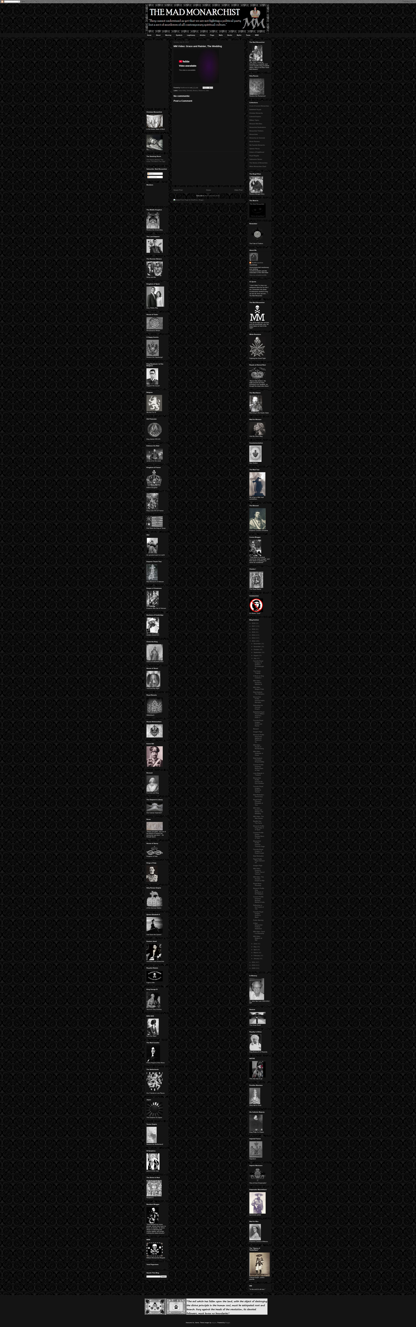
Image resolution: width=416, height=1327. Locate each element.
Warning (168, 35)
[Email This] (204, 88)
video (207, 90)
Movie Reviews (254, 141)
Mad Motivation (258, 856)
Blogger (227, 1322)
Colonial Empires (255, 116)
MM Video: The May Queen (258, 817)
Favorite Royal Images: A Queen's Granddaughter (258, 664)
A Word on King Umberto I (258, 677)
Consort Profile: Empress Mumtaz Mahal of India (259, 899)
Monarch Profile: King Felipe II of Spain (258, 827)
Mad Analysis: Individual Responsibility (258, 760)
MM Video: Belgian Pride (258, 688)
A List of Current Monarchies (259, 106)
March (256, 952)
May (255, 947)
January (257, 958)
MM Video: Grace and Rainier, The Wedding (258, 810)
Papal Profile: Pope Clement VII (259, 861)
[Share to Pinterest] (212, 88)
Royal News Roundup (257, 884)
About (158, 35)
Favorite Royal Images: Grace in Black (258, 914)
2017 (254, 626)
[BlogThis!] (206, 88)
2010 (254, 965)
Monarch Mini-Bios (255, 124)
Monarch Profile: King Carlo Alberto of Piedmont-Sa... (258, 738)
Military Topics (254, 120)
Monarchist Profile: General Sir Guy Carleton (258, 780)
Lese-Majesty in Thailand (258, 774)
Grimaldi (189, 90)
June (255, 944)
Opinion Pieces (254, 148)
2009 (254, 968)
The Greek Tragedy (257, 672)
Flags (212, 35)
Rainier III (202, 90)
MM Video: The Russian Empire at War (259, 878)
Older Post (238, 190)
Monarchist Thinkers (256, 131)
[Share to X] (208, 88)
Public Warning (258, 920)
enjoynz (214, 1322)
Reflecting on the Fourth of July (258, 907)
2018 (254, 623)
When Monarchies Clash (257, 166)
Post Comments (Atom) (212, 196)
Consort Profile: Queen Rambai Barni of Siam (258, 835)
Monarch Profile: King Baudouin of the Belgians (258, 891)
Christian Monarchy (256, 113)
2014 (254, 635)
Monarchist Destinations (257, 127)
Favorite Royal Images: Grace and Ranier (258, 723)
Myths (239, 35)
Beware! (256, 729)
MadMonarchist (257, 263)
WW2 (257, 35)
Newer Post (178, 190)
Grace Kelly (182, 90)
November (257, 646)
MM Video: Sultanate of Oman (258, 753)
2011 (253, 962)
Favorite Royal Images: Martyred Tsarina (258, 789)
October (257, 649)
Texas (248, 35)
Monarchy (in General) (257, 138)
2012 (254, 641)
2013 (254, 638)
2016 (254, 629)
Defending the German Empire (258, 707)
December (257, 643)
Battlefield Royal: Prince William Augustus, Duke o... (259, 714)
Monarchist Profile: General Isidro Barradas (259, 699)
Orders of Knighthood (256, 152)
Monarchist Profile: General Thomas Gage (259, 843)
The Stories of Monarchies (258, 163)
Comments (153, 177)
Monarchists (253, 134)
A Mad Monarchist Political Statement (257, 925)
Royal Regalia (254, 156)
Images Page (257, 732)
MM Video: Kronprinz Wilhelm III (257, 682)
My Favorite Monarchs (257, 145)
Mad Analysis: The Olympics (258, 693)
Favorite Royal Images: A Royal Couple (258, 851)
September (258, 652)
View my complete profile (257, 275)
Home (149, 35)
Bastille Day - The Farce (257, 822)
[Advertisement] (208, 168)
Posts (151, 174)
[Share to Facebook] (210, 88)
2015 (254, 632)
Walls (221, 35)
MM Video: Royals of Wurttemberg (258, 747)
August (256, 655)
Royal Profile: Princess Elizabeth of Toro (258, 802)
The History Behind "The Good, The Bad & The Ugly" (156, 160)
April (255, 950)
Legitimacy (191, 35)
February (257, 955)
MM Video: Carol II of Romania (259, 932)
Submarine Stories (255, 159)
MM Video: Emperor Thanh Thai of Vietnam (258, 871)
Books (229, 35)
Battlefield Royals (255, 109)
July (255, 658)
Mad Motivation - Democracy (259, 795)
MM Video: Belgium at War (257, 938)
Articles (202, 35)
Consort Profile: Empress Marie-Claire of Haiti (258, 767)
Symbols (179, 35)
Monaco (195, 90)
